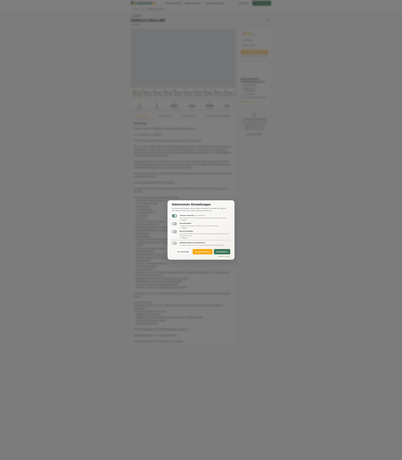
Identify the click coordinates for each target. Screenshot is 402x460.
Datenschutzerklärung (203, 210)
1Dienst (183, 220)
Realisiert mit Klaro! (223, 256)
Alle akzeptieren (222, 252)
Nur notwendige (183, 252)
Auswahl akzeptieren (202, 252)
